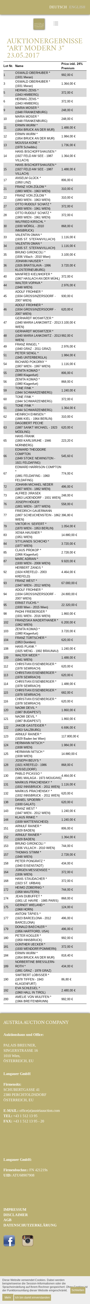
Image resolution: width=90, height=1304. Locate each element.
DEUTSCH (58, 7)
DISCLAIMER (15, 1215)
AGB (7, 1220)
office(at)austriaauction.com (39, 1111)
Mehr (8, 1297)
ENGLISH (77, 7)
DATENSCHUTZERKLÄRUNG (30, 1225)
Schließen (78, 1290)
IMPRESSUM (14, 1209)
